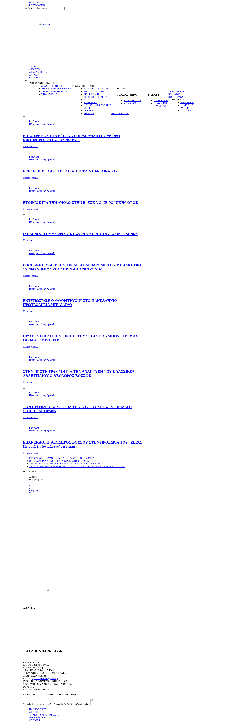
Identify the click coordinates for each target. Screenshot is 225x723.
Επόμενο (33, 490)
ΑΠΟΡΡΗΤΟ (36, 712)
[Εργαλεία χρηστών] (24, 116)
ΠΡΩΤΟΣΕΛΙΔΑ (120, 113)
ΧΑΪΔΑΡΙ (34, 75)
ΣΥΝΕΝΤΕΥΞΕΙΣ (177, 91)
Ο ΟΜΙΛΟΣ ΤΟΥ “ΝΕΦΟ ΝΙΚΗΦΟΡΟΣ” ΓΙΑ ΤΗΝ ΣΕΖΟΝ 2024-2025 (80, 234)
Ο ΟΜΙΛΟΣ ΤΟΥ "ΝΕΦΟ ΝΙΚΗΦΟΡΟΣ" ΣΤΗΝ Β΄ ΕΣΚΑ (59, 461)
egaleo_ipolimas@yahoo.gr (45, 678)
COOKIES (34, 720)
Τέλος (32, 493)
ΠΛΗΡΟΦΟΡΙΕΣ (38, 709)
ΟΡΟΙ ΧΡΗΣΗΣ (37, 717)
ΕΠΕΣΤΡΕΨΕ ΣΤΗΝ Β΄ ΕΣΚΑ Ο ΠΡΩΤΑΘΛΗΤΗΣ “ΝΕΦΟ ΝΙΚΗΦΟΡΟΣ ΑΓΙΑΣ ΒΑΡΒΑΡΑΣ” (71, 138)
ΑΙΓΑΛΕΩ (34, 69)
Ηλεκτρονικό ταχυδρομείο (42, 124)
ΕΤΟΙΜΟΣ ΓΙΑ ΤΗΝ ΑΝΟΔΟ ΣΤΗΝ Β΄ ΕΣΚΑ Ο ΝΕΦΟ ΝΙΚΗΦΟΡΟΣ (80, 203)
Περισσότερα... (30, 146)
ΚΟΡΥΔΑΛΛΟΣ (37, 77)
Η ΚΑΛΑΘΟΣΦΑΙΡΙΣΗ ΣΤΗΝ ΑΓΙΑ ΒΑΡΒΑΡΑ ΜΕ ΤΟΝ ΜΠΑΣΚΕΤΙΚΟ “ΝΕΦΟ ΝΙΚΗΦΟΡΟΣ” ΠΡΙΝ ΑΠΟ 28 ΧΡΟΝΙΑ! (83, 267)
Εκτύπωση (34, 121)
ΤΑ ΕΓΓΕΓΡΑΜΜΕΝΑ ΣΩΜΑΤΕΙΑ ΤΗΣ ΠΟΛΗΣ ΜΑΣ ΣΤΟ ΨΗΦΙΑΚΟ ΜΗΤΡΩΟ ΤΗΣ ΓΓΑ (77, 466)
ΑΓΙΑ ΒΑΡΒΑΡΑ (38, 72)
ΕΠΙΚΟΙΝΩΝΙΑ (37, 5)
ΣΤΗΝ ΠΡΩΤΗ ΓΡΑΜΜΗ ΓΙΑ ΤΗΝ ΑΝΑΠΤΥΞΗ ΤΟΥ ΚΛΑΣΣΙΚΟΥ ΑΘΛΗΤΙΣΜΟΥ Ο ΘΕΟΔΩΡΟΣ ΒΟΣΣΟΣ (79, 374)
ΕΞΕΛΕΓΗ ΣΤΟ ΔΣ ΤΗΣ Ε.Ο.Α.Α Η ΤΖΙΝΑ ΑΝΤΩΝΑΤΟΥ (70, 171)
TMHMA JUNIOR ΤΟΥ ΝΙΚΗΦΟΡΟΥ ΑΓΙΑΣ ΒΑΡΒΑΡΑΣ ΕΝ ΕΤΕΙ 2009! (67, 463)
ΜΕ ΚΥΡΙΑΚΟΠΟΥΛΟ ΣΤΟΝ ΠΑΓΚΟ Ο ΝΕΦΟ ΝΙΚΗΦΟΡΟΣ (62, 458)
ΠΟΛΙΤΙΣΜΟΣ (175, 97)
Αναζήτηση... (29, 8)
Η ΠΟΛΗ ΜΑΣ (37, 2)
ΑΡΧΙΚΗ (34, 66)
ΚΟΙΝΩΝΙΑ (174, 94)
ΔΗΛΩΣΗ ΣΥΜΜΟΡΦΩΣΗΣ (44, 715)
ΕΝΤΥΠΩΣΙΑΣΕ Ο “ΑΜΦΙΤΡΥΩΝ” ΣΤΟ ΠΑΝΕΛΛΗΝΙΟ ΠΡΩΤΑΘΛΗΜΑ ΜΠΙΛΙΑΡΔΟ (70, 303)
